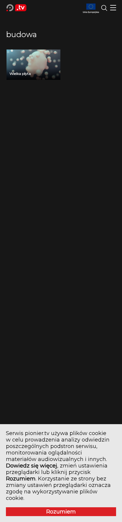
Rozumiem (61, 511)
